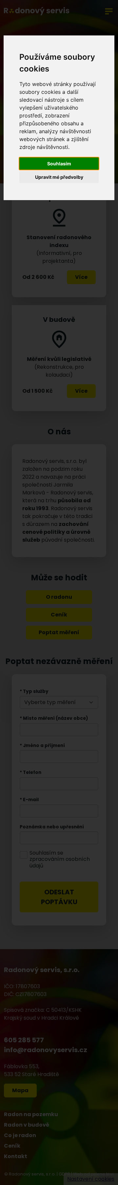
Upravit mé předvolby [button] (59, 177)
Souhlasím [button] (59, 163)
